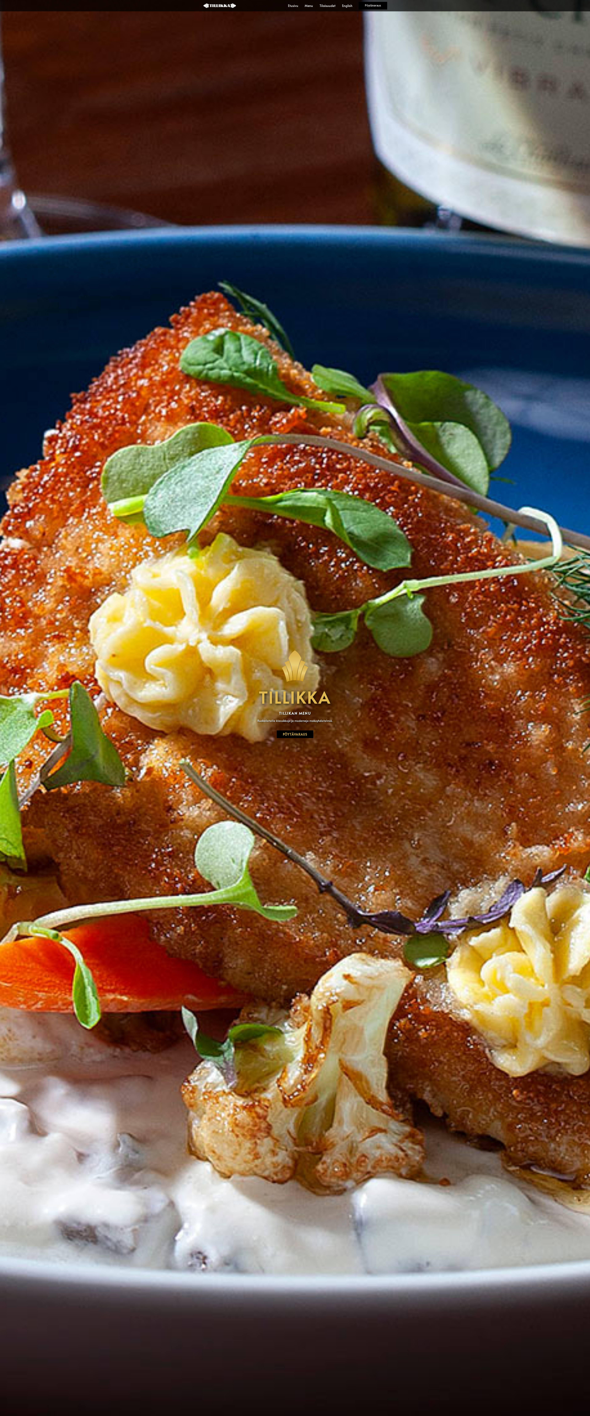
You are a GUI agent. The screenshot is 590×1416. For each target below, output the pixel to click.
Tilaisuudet (327, 5)
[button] (373, 6)
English (347, 5)
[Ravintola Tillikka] (220, 5)
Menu (309, 5)
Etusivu (293, 5)
